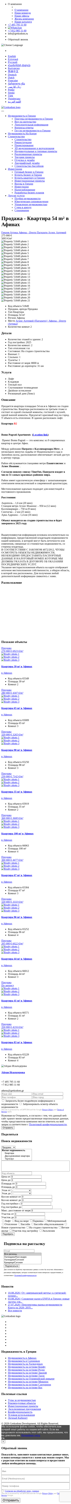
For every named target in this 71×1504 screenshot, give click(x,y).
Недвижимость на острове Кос (25, 1387)
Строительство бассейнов (29, 166)
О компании (21, 10)
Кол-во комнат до (11, 1200)
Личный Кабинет (18, 1418)
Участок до (7, 1217)
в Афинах (6, 672)
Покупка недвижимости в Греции (34, 118)
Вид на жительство (25, 121)
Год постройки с (10, 1203)
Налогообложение (25, 189)
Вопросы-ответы (24, 127)
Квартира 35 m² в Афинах (16, 791)
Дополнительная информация (31, 124)
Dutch (11, 77)
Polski (11, 89)
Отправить (8, 1127)
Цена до (5, 1180)
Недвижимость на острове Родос (26, 1369)
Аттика (14, 232)
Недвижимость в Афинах (22, 1358)
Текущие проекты (25, 157)
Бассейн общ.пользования (48, 1224)
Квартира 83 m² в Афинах (16, 1042)
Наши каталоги (23, 21)
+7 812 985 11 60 (17, 30)
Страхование (22, 210)
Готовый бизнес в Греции (29, 172)
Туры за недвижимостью (22, 1400)
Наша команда (23, 12)
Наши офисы (22, 15)
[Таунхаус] (16, 1159)
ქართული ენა (16, 83)
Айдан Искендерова (13, 1072)
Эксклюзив (48, 1230)
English (12, 56)
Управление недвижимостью (31, 204)
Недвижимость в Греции (22, 115)
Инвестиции (15, 169)
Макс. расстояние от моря (15, 1210)
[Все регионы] (22, 1254)
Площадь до (8, 1187)
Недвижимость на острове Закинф (27, 1372)
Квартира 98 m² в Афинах (16, 750)
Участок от (7, 1213)
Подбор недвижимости (28, 198)
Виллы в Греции (24, 183)
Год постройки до (11, 1207)
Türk (10, 95)
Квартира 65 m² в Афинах (16, 708)
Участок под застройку (25, 1230)
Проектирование (24, 145)
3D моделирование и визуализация (34, 148)
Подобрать (8, 1234)
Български (14, 68)
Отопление (11, 1224)
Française (13, 80)
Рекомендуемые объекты (22, 1403)
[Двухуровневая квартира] (16, 1156)
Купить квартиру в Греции (30, 177)
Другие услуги (16, 195)
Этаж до (6, 1193)
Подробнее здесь (30, 1435)
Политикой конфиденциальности (48, 1124)
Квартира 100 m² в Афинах (17, 833)
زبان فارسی (14, 86)
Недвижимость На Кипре (22, 133)
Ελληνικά (13, 59)
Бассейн (25, 1224)
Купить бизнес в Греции (28, 174)
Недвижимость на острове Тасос (26, 1375)
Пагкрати (42, 232)
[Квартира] (16, 1153)
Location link (40, 434)
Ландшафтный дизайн (27, 163)
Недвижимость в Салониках (24, 1361)
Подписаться (11, 1266)
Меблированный (56, 1221)
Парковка (38, 1221)
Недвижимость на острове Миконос (28, 1381)
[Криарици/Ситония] (22, 1262)
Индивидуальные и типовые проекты (36, 151)
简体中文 (13, 71)
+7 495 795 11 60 (17, 24)
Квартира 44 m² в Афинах (16, 958)
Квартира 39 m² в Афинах (16, 666)
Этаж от (5, 1190)
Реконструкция (23, 142)
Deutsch (12, 74)
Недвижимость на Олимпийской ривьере (31, 1378)
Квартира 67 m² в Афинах (16, 875)
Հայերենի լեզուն (19, 65)
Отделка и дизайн (25, 160)
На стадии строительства (43, 1227)
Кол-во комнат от (11, 1196)
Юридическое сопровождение (31, 201)
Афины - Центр (28, 232)
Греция (5, 232)
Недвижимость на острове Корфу (27, 1366)
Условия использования (21, 1415)
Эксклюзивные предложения (24, 1409)
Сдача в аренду (23, 207)
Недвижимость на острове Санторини (29, 1384)
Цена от (5, 1176)
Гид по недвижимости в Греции (33, 130)
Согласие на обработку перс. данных (22, 1491)
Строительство (16, 136)
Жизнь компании (24, 18)
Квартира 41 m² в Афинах (16, 1000)
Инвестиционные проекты (30, 180)
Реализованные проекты (28, 154)
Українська (14, 98)
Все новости (15, 1310)
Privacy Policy (47, 1110)
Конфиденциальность (20, 1412)
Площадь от (8, 1183)
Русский (12, 62)
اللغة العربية (14, 101)
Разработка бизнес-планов (29, 192)
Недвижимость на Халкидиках (25, 1364)
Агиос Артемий (57, 232)
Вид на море (22, 1221)
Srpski (11, 92)
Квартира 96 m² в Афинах (16, 917)
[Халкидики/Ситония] (22, 1259)
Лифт (8, 1221)
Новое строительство (13, 1227)
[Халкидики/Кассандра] (22, 1257)
